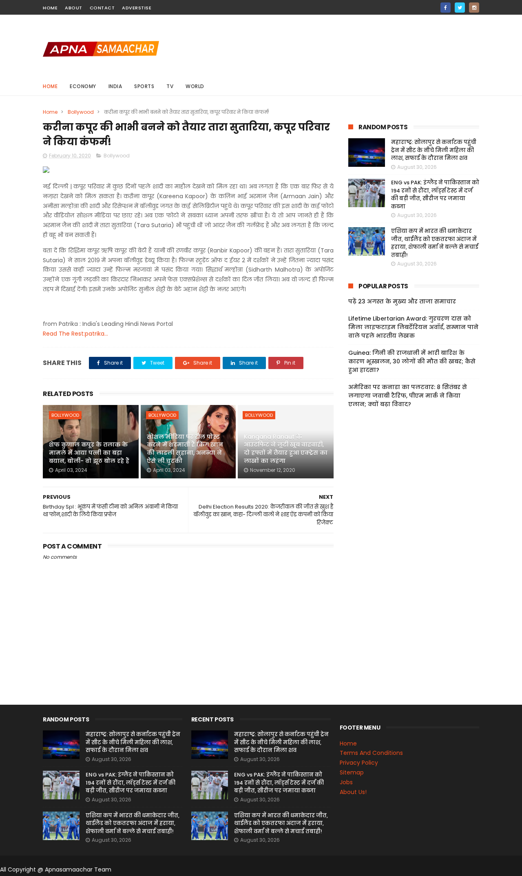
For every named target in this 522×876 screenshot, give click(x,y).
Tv (169, 86)
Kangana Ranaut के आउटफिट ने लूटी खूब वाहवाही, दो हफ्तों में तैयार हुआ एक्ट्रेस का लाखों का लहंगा (285, 449)
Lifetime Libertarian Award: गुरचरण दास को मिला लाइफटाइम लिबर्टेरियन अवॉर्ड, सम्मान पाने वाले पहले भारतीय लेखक (413, 327)
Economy (83, 86)
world (195, 86)
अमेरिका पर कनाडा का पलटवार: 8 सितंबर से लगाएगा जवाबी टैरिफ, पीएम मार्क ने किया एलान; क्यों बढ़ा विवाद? (407, 395)
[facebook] (445, 7)
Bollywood (81, 111)
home (50, 7)
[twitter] (460, 7)
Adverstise (136, 7)
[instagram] (474, 7)
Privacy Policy (359, 763)
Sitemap (352, 772)
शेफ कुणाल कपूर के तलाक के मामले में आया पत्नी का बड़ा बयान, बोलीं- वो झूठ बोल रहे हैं (89, 452)
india (115, 86)
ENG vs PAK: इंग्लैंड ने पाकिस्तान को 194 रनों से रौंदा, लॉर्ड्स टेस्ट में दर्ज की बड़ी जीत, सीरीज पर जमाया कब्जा (435, 194)
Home (50, 86)
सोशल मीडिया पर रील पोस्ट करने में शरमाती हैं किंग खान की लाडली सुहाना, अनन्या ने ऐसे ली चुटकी (185, 449)
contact (102, 7)
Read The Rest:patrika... (75, 334)
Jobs (346, 782)
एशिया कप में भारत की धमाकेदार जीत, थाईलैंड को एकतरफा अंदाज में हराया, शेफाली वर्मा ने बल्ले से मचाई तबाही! (434, 243)
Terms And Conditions (371, 753)
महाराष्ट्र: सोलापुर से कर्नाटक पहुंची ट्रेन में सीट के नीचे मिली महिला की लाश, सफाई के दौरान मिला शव (433, 150)
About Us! (353, 792)
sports (144, 86)
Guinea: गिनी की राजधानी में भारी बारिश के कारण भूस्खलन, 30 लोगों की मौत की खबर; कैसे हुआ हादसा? (412, 361)
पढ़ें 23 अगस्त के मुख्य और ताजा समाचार (402, 301)
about (73, 7)
